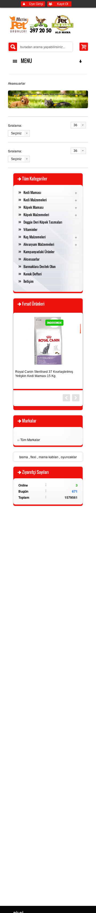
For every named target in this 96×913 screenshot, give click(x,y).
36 (75, 125)
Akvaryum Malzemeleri (38, 244)
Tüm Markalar (30, 439)
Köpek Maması (33, 207)
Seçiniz (16, 133)
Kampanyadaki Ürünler (38, 251)
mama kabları (48, 457)
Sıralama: (15, 125)
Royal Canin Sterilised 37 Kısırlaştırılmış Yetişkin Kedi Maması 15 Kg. (44, 374)
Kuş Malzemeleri (34, 236)
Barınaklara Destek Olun (39, 266)
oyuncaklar (69, 457)
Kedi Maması (32, 192)
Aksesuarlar (31, 259)
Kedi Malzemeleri (35, 199)
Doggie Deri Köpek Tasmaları (42, 222)
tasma (23, 457)
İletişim (28, 281)
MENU (25, 60)
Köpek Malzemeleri (36, 214)
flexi (33, 457)
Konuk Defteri (32, 273)
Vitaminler (30, 229)
